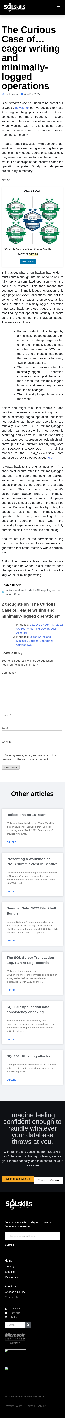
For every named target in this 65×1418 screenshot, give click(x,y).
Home (8, 1260)
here (50, 457)
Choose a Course (15, 1292)
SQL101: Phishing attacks (28, 1056)
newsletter (22, 107)
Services (10, 1271)
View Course (28, 261)
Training (10, 1266)
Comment (9, 672)
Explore (11, 842)
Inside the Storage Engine (40, 590)
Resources (11, 1277)
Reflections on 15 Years (27, 815)
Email (6, 728)
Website (7, 742)
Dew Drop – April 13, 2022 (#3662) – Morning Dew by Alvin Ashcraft (39, 628)
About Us (10, 1286)
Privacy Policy (13, 1406)
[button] (59, 7)
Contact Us (11, 1297)
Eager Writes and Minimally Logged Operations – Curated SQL (36, 640)
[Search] (28, 1325)
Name (6, 715)
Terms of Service (36, 1406)
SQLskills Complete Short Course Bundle (27, 249)
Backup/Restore (14, 590)
